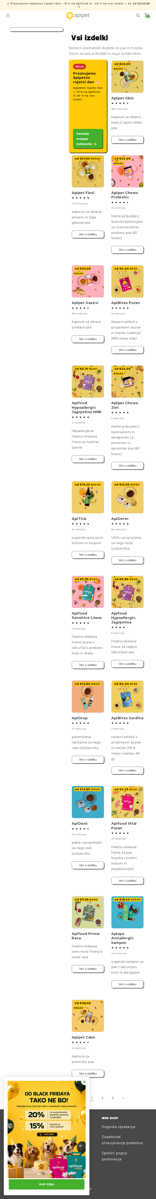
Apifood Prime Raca (86, 936)
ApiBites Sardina (127, 718)
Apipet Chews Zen (124, 405)
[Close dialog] (84, 1081)
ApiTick (79, 519)
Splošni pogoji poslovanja (114, 1156)
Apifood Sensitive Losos (87, 615)
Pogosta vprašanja (118, 1127)
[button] (8, 15)
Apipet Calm (83, 1037)
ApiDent (80, 823)
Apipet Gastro (85, 303)
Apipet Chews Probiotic (124, 195)
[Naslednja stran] (123, 1098)
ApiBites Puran (125, 303)
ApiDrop (80, 718)
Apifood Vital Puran (124, 825)
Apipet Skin (122, 98)
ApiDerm (119, 519)
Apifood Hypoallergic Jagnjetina (123, 617)
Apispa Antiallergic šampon (122, 938)
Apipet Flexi (83, 193)
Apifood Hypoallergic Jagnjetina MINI (86, 407)
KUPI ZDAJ (46, 1184)
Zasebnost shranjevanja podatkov (122, 1140)
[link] (47, 1129)
